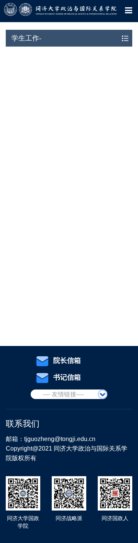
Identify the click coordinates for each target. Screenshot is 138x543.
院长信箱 (67, 360)
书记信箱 (67, 377)
